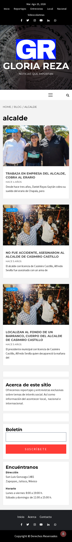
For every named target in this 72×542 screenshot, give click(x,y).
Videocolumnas (36, 14)
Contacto (46, 517)
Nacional (61, 8)
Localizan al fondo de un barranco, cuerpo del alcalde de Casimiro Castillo (34, 336)
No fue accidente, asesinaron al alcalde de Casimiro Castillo (35, 254)
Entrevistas (36, 8)
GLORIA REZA (36, 66)
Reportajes (20, 8)
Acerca (32, 517)
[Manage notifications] (63, 534)
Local (50, 8)
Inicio (7, 8)
